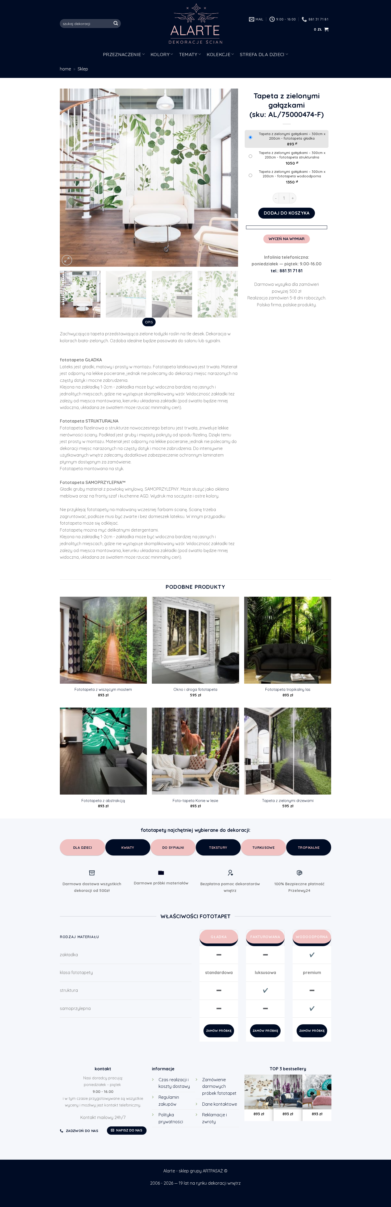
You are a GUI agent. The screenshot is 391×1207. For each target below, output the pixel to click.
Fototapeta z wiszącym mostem (103, 689)
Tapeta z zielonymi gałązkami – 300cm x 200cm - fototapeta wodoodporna (292, 173)
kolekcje (218, 54)
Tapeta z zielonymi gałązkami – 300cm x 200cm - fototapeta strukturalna (292, 155)
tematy (188, 54)
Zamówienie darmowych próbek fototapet (219, 1086)
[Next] (227, 177)
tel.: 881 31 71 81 (286, 270)
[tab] (148, 322)
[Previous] (70, 177)
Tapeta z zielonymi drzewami (288, 800)
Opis (149, 322)
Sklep (83, 69)
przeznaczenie (122, 54)
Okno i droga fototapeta (195, 689)
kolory (160, 54)
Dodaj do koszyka (287, 213)
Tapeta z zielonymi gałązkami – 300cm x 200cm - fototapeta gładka (292, 136)
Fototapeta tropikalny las (287, 689)
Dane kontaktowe (219, 1104)
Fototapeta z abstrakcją (103, 800)
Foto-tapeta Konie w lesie (195, 800)
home (65, 69)
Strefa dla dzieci (262, 54)
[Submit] (115, 23)
